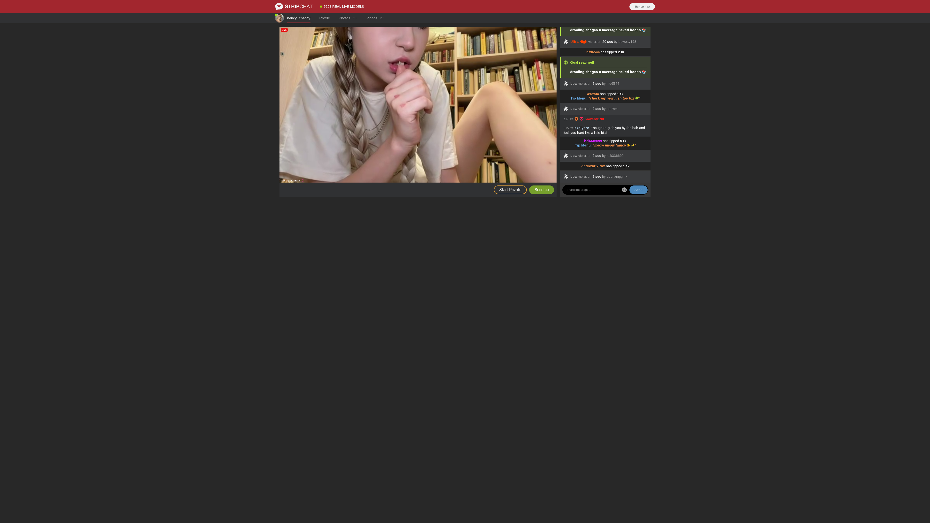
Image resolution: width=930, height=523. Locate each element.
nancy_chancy (298, 18)
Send (639, 190)
